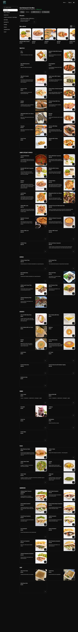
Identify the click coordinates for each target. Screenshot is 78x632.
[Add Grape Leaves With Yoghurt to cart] (73, 84)
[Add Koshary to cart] (42, 38)
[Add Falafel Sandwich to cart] (73, 524)
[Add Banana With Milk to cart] (73, 402)
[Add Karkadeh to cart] (45, 415)
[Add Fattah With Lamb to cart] (45, 214)
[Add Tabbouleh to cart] (73, 482)
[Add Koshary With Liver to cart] (45, 239)
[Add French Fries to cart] (45, 147)
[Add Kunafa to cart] (45, 348)
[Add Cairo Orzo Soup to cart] (45, 579)
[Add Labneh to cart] (73, 469)
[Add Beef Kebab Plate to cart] (45, 281)
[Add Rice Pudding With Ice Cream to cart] (45, 335)
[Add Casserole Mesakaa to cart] (45, 164)
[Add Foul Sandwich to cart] (45, 537)
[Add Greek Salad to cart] (45, 482)
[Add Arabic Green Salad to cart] (45, 469)
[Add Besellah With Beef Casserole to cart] (45, 176)
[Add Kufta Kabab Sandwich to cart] (45, 512)
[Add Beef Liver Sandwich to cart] (45, 549)
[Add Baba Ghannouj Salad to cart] (45, 457)
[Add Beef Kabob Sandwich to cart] (73, 499)
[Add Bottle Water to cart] (45, 440)
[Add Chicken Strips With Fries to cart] (73, 109)
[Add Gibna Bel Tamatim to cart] (45, 84)
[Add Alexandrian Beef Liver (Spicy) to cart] (45, 122)
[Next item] (74, 26)
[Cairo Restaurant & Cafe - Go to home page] (4, 2)
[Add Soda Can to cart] (45, 427)
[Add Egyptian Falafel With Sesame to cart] (73, 59)
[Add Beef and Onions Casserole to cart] (73, 251)
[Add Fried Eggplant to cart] (73, 72)
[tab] (22, 12)
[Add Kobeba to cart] (45, 109)
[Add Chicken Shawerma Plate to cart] (45, 306)
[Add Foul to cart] (45, 59)
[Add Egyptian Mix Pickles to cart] (73, 147)
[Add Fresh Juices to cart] (45, 402)
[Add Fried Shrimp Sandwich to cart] (45, 524)
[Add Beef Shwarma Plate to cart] (73, 293)
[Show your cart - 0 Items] (74, 2)
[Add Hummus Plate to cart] (45, 97)
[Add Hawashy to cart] (54, 38)
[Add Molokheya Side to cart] (45, 591)
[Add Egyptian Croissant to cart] (45, 226)
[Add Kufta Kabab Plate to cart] (73, 268)
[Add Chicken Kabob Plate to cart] (45, 268)
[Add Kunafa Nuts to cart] (45, 360)
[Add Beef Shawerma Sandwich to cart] (73, 549)
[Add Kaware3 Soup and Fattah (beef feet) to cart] (73, 214)
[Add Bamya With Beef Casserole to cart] (73, 164)
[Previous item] (71, 26)
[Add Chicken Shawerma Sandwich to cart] (45, 562)
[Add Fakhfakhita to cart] (73, 427)
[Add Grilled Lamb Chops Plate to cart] (45, 293)
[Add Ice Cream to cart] (73, 360)
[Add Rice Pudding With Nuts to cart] (73, 323)
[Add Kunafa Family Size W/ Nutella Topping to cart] (73, 373)
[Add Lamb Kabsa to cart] (45, 201)
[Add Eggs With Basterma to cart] (45, 72)
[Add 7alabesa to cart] (73, 415)
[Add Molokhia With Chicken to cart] (29, 38)
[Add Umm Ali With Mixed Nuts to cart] (45, 323)
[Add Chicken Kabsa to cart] (73, 189)
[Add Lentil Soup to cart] (73, 579)
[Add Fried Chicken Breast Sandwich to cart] (73, 512)
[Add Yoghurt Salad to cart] (73, 457)
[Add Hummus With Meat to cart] (73, 134)
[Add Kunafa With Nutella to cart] (73, 348)
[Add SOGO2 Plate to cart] (45, 251)
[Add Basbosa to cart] (73, 335)
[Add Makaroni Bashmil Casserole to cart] (73, 226)
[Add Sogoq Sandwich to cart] (73, 537)
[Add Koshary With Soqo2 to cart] (73, 239)
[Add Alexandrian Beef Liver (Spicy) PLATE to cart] (73, 201)
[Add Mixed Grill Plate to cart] (73, 281)
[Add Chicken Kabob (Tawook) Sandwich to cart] (45, 499)
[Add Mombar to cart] (67, 38)
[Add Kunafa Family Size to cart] (45, 373)
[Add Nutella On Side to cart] (45, 385)
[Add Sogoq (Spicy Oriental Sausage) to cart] (73, 97)
